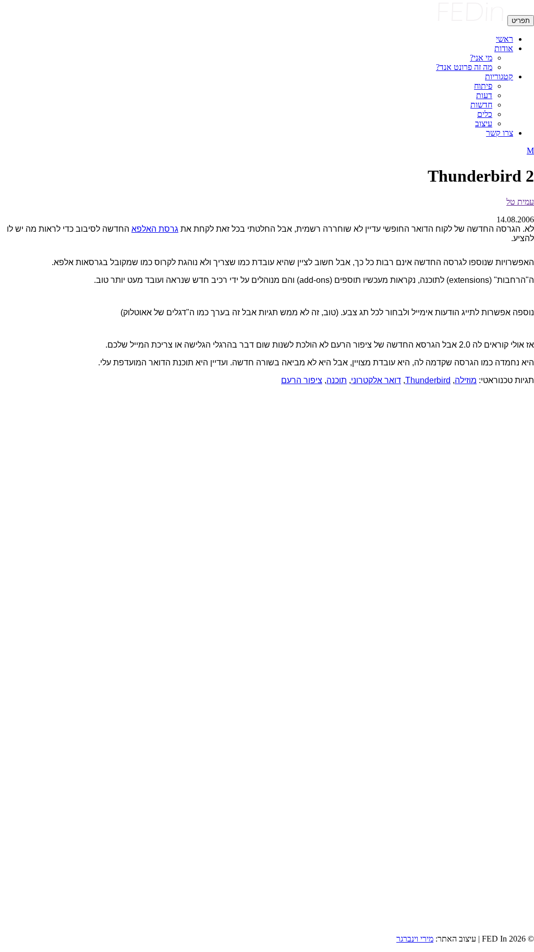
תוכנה (336, 380)
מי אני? (481, 57)
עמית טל (520, 201)
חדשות (481, 104)
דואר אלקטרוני (376, 380)
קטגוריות (499, 76)
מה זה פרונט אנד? (464, 67)
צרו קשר (499, 132)
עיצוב (483, 123)
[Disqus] (267, 524)
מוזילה (466, 380)
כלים (484, 114)
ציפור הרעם (301, 380)
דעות (484, 95)
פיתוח (483, 85)
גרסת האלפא (154, 228)
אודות (503, 48)
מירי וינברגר (414, 938)
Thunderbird (428, 380)
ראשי (504, 38)
